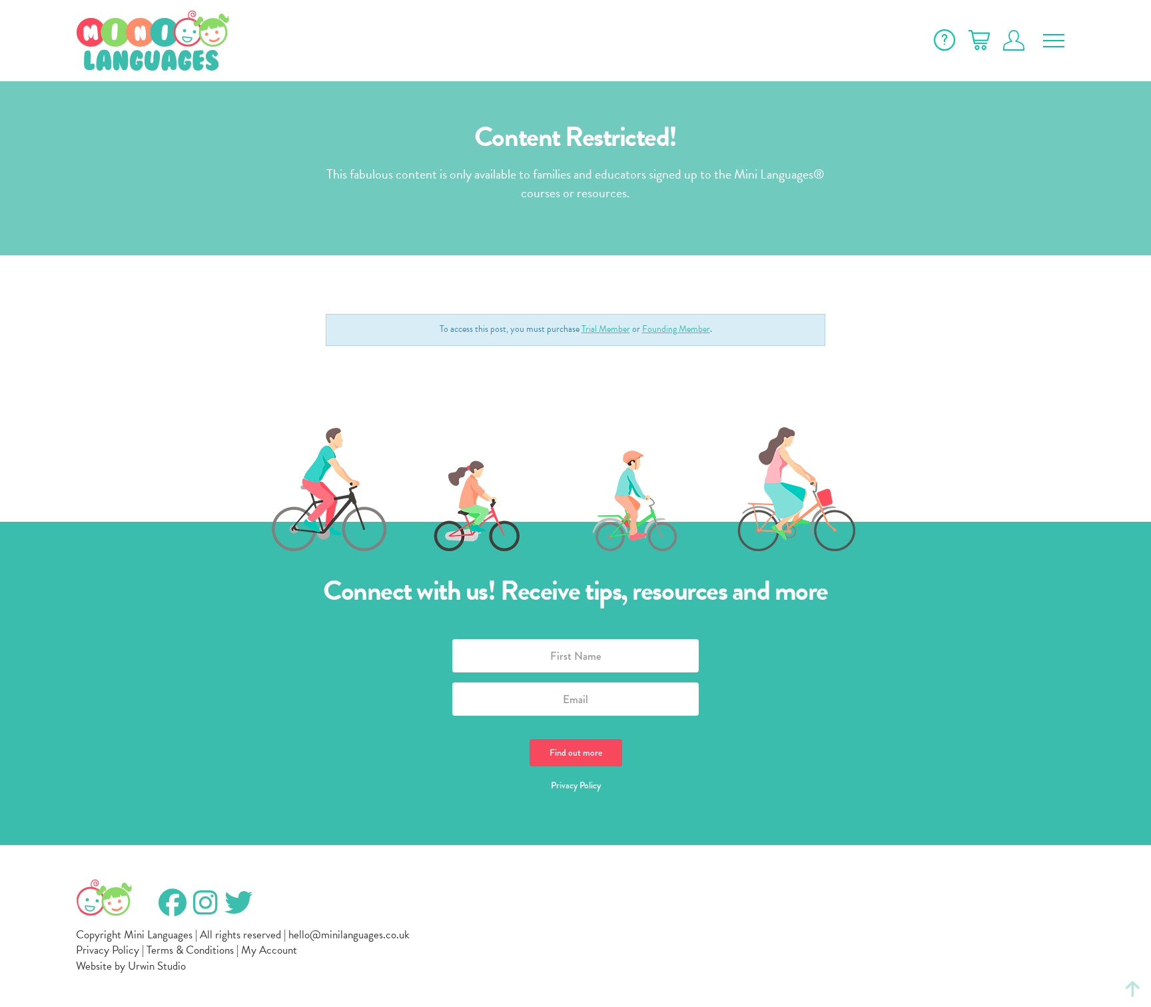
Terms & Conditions (190, 950)
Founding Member (676, 329)
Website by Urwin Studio (131, 966)
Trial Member (605, 329)
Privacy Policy (576, 785)
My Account (269, 950)
